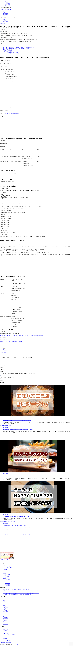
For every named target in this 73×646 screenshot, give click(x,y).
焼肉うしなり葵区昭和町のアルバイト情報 (11, 53)
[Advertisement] (32, 128)
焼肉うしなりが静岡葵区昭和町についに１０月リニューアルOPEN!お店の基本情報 (18, 47)
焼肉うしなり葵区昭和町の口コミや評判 (10, 52)
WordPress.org (5, 631)
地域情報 (4, 578)
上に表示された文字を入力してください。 (8, 377)
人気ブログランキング (4, 559)
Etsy (3, 11)
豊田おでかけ (9, 567)
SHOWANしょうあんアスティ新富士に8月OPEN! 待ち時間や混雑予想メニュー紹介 (18, 589)
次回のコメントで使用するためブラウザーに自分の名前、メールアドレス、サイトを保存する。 (20, 373)
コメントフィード (6, 630)
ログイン (4, 628)
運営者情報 (5, 638)
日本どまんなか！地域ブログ (6, 9)
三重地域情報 (7, 584)
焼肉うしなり (12, 113)
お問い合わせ (5, 635)
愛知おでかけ (7, 566)
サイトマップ (5, 637)
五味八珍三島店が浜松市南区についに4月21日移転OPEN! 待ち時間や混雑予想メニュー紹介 (17, 420)
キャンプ (6, 568)
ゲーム (6, 577)
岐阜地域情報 (7, 585)
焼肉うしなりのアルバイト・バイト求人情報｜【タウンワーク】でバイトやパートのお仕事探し (21, 335)
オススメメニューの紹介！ (8, 51)
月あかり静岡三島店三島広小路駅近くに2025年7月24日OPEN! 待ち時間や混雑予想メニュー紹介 (17, 429)
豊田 (8, 580)
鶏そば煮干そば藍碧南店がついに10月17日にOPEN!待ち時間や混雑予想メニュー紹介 (19, 534)
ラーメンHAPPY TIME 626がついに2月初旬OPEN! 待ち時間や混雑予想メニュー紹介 (16, 516)
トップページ (5, 633)
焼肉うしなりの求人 (11, 341)
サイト (1, 371)
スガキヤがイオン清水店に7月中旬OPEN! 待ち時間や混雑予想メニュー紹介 (17, 594)
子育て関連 (5, 569)
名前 (1, 367)
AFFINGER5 (17, 644)
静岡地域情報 (5, 14)
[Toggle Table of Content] (1, 45)
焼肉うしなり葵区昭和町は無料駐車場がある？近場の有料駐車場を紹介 (16, 48)
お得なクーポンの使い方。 (8, 49)
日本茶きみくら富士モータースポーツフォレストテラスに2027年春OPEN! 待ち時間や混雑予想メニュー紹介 (23, 590)
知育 (5, 570)
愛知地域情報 (5, 13)
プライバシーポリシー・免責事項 (9, 634)
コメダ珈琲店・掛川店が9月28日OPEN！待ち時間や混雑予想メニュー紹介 (14, 525)
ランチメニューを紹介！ (7, 50)
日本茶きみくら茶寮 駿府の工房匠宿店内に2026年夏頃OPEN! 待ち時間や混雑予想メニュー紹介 (21, 593)
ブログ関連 (7, 576)
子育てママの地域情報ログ (5, 642)
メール (2, 369)
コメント (2, 365)
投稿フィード (5, 629)
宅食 (5, 575)
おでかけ (4, 12)
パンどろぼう (5, 15)
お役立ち (4, 573)
